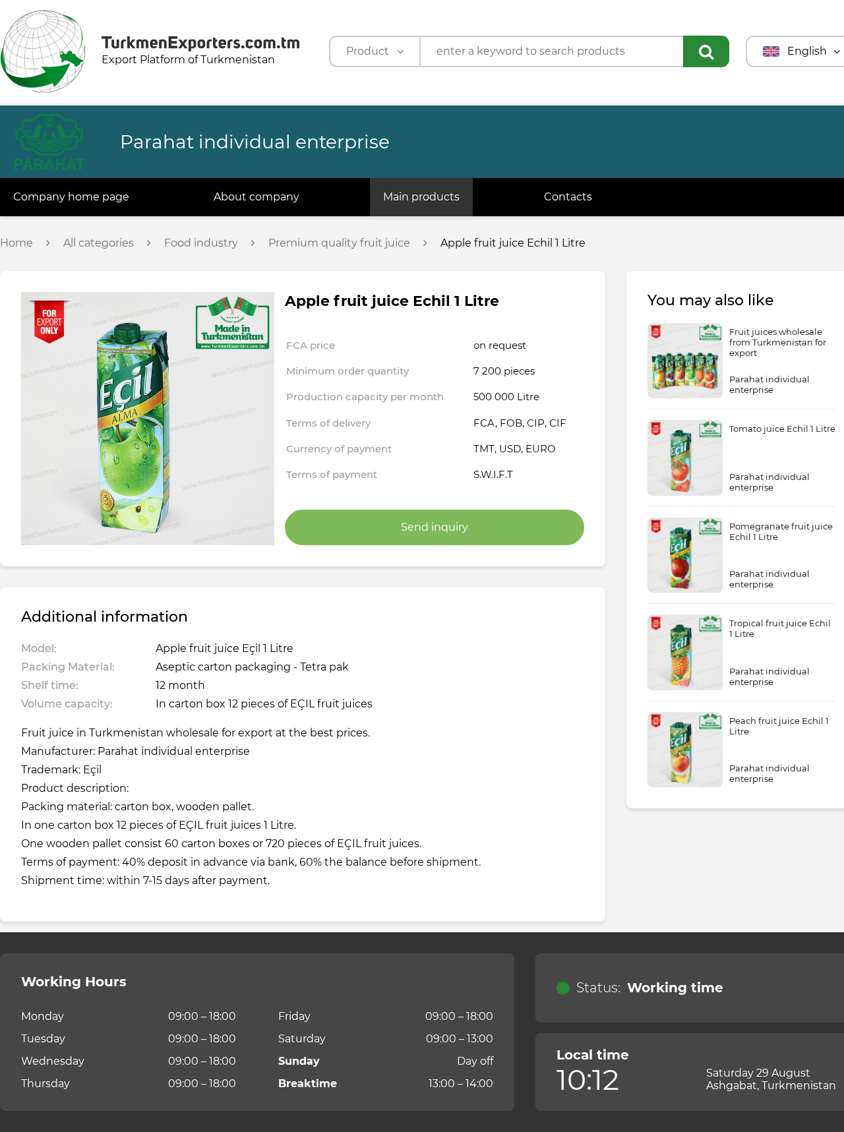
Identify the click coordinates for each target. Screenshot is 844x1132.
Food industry (201, 243)
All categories (98, 243)
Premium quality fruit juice (339, 243)
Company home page (71, 197)
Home (16, 243)
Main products (421, 197)
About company (256, 197)
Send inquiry (434, 527)
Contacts (568, 197)
